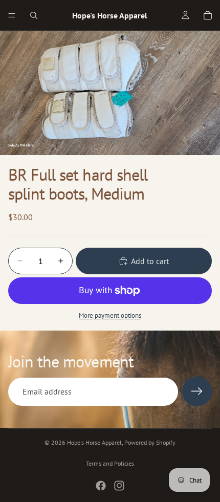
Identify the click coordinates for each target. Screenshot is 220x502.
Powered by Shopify (149, 442)
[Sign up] (197, 391)
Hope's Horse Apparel (94, 442)
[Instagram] (119, 485)
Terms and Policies (110, 463)
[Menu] (12, 15)
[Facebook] (101, 485)
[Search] (34, 15)
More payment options (110, 315)
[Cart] (207, 15)
